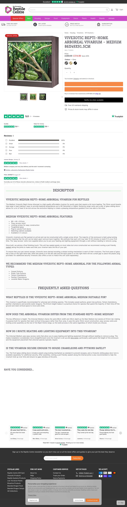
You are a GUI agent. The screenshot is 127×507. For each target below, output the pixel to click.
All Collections (12, 491)
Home (66, 33)
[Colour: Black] (15, 395)
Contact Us (57, 473)
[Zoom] (33, 62)
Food (56, 18)
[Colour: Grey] (7, 395)
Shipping (76, 78)
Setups (47, 18)
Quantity (68, 68)
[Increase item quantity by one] (74, 72)
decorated (74, 338)
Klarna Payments (59, 478)
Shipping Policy (35, 478)
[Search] (107, 9)
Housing (38, 18)
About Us (33, 473)
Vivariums (80, 33)
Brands (102, 18)
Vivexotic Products (14, 475)
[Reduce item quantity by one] (67, 72)
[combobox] (69, 9)
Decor (76, 18)
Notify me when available (93, 100)
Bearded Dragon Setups (15, 488)
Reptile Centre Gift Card (15, 473)
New (29, 18)
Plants (84, 18)
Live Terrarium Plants (14, 481)
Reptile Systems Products (16, 478)
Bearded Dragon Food (15, 486)
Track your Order (59, 475)
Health (93, 18)
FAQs (32, 475)
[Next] (61, 97)
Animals (111, 18)
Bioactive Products (14, 483)
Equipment (66, 18)
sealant (8, 247)
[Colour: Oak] (11, 395)
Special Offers (18, 18)
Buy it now (94, 89)
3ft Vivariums (89, 33)
